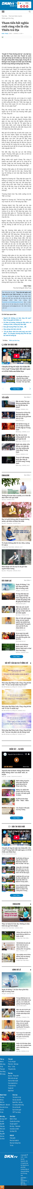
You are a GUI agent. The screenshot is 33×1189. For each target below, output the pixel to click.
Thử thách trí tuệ (16, 1097)
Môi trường (18, 431)
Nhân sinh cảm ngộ (13, 1078)
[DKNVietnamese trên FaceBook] (20, 3)
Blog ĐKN (2, 1134)
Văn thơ (2, 1110)
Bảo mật (23, 1183)
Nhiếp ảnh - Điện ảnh (5, 1105)
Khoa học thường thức (15, 1143)
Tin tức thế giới (11, 1061)
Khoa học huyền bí (14, 1140)
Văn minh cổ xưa (4, 1107)
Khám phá (2, 1129)
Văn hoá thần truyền (15, 16)
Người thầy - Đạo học (17, 1102)
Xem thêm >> (27, 397)
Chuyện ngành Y (14, 1124)
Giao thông (2, 1071)
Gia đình (2, 1121)
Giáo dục (15, 1095)
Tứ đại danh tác (12, 1086)
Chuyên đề (10, 1088)
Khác (17, 950)
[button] (30, 389)
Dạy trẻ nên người (16, 1110)
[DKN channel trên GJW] (26, 3)
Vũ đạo (1, 1112)
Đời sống (18, 615)
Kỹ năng (18, 409)
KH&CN (12, 1135)
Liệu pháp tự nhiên (14, 1129)
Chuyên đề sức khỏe (15, 1121)
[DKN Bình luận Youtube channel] (24, 6)
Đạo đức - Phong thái (7, 523)
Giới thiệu (23, 1177)
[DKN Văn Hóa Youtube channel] (27, 6)
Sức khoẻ (2, 1139)
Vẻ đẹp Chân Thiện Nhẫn (8, 547)
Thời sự (18, 454)
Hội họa (2, 1100)
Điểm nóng (18, 441)
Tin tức (11, 1145)
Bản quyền (24, 1185)
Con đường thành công (18, 1105)
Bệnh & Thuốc (13, 1119)
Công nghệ (12, 1138)
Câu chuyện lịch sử (20, 630)
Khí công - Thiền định (15, 1126)
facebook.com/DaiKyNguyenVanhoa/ (12, 302)
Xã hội (1, 1066)
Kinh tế (1, 1061)
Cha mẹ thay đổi (16, 1107)
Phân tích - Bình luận (13, 1064)
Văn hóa (4, 16)
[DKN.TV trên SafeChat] (18, 3)
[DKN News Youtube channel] (21, 6)
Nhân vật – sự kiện (16, 749)
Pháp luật (2, 1069)
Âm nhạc (2, 1097)
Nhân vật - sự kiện (6, 776)
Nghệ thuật (11, 1090)
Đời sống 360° (3, 1119)
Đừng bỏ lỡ (16, 969)
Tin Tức (3, 854)
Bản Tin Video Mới (18, 826)
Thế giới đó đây (11, 1069)
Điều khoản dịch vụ (24, 1181)
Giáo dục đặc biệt (16, 1100)
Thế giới (18, 590)
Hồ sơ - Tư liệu (11, 1066)
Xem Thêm (16, 389)
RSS (22, 1179)
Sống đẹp (2, 1126)
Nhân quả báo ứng (8, 18)
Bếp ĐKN (2, 1124)
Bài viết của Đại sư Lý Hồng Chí (16, 663)
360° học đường (16, 1112)
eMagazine (16, 904)
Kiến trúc (2, 1102)
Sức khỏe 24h (13, 1131)
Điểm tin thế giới (20, 420)
